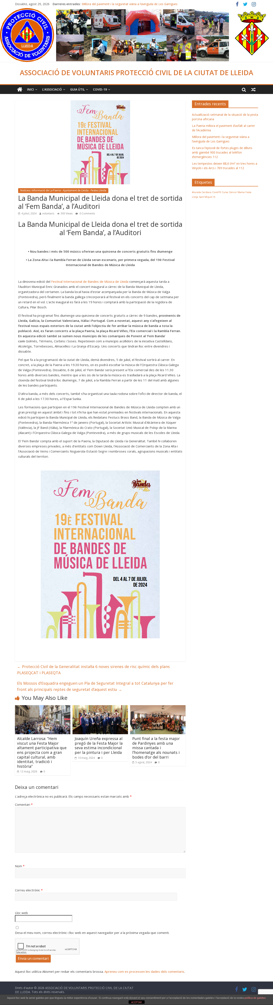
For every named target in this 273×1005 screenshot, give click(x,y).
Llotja (195, 196)
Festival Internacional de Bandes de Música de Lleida (89, 281)
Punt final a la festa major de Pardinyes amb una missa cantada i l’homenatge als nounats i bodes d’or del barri (156, 747)
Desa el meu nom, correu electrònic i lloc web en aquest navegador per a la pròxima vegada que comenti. (92, 932)
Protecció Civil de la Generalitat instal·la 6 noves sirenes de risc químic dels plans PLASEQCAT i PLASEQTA (93, 669)
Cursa (225, 192)
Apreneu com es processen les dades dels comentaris (144, 971)
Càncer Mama (237, 192)
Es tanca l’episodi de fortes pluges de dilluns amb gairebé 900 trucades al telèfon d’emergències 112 (222, 152)
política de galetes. (255, 997)
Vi (214, 196)
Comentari (24, 804)
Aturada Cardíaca (201, 192)
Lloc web (21, 913)
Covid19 (216, 192)
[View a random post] (253, 89)
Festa (248, 192)
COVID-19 (100, 89)
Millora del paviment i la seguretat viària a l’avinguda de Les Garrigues (129, 4)
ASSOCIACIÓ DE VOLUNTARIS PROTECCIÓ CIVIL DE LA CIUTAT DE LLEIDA (136, 72)
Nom (20, 866)
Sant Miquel (205, 196)
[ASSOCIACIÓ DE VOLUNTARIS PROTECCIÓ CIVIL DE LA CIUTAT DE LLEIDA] (136, 10)
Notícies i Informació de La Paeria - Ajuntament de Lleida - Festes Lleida (63, 190)
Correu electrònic (29, 890)
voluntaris (48, 213)
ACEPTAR (136, 1002)
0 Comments (87, 213)
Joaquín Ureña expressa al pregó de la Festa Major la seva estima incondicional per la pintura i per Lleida (99, 745)
